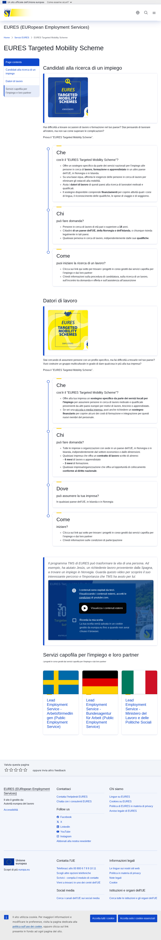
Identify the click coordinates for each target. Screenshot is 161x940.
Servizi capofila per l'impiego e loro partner (18, 91)
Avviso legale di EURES (123, 811)
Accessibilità (11, 809)
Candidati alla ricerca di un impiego (21, 71)
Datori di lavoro (14, 81)
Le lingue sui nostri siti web (124, 868)
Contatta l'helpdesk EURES (72, 796)
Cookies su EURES (120, 801)
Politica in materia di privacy (125, 873)
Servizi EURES (21, 37)
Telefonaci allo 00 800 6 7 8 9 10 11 (76, 868)
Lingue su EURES (119, 796)
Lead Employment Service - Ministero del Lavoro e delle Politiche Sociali (138, 711)
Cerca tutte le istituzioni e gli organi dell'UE (133, 898)
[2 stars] (9, 770)
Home (7, 37)
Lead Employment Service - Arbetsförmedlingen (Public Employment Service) (60, 713)
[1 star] (6, 770)
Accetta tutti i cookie (103, 918)
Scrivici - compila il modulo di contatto (78, 878)
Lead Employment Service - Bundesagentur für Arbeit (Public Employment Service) (100, 713)
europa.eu (24, 869)
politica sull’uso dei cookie (27, 926)
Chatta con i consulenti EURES (74, 801)
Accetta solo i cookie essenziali (137, 918)
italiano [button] (138, 12)
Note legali (115, 878)
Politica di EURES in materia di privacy (131, 806)
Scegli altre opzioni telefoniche (74, 873)
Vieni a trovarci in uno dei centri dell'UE (78, 882)
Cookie (113, 882)
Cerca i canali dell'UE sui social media (78, 898)
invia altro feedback (54, 770)
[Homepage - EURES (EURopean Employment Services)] (19, 12)
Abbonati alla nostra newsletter (74, 841)
